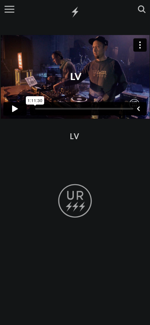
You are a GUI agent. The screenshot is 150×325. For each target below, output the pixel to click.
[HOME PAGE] (75, 12)
